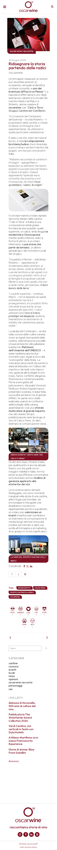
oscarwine (16, 72)
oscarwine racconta (20, 682)
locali (12, 672)
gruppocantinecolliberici (22, 592)
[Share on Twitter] (27, 566)
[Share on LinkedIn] (31, 566)
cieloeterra (40, 588)
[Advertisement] (28, 781)
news (12, 676)
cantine (13, 663)
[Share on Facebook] (24, 566)
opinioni (13, 679)
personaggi (15, 685)
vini (10, 689)
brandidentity (24, 588)
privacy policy (31, 847)
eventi (12, 669)
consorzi (13, 666)
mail (22, 847)
